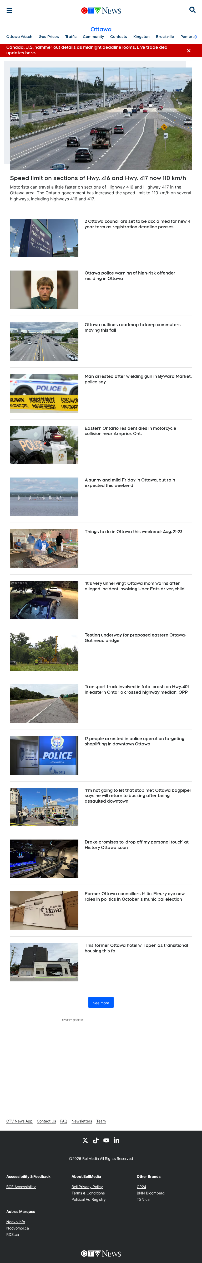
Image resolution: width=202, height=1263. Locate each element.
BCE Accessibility (21, 1186)
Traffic (71, 37)
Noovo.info (15, 1221)
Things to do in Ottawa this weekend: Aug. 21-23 (133, 531)
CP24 (141, 1186)
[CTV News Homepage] (101, 10)
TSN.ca (143, 1199)
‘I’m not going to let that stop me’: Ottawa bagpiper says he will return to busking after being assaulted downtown (138, 796)
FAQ (63, 1121)
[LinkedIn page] (117, 1140)
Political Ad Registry (89, 1199)
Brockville (165, 37)
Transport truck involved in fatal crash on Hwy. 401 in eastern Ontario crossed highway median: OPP (137, 689)
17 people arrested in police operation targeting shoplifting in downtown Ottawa (134, 741)
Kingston (141, 37)
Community (93, 37)
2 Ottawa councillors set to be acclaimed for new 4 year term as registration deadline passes (137, 224)
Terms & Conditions (88, 1193)
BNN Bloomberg (151, 1193)
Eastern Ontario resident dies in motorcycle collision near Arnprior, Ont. (130, 431)
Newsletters (82, 1121)
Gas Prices (49, 37)
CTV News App (19, 1121)
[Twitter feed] (85, 1140)
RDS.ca (12, 1234)
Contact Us (46, 1121)
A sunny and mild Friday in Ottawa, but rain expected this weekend (130, 483)
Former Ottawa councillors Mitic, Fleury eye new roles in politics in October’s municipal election (135, 896)
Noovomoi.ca (17, 1228)
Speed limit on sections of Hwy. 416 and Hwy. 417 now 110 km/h (98, 178)
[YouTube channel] (106, 1140)
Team (101, 1121)
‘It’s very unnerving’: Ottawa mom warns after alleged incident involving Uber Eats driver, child (135, 586)
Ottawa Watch (19, 37)
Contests (118, 37)
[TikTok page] (96, 1140)
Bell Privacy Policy (87, 1186)
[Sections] (9, 10)
